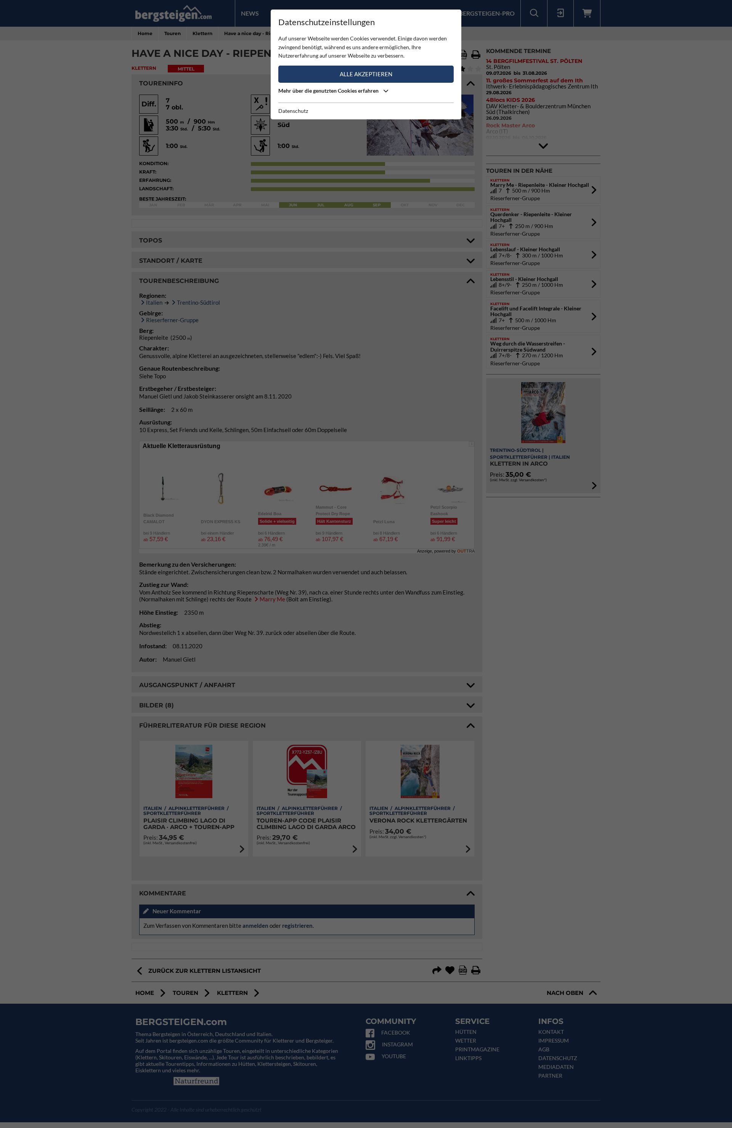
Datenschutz (293, 111)
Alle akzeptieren (366, 74)
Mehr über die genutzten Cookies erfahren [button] (329, 90)
